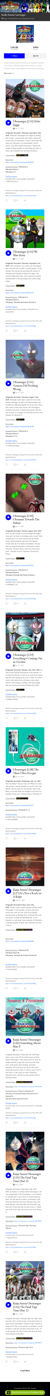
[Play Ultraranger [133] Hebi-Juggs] (8, 123)
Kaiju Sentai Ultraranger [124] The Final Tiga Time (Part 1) (27, 1307)
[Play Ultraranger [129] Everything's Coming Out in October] (8, 656)
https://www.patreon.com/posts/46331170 (20, 293)
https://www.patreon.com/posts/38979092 (28, 1221)
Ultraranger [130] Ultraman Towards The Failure (26, 519)
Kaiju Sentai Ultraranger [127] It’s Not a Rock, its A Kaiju (27, 893)
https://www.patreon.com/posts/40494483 (20, 941)
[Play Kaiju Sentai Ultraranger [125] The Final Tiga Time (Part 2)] (8, 1175)
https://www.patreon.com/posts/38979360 (28, 1086)
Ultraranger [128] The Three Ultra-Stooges (26, 771)
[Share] (25, 200)
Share (15, 56)
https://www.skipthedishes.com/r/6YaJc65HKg (21, 195)
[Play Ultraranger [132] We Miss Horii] (8, 253)
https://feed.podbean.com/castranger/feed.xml (19, 18)
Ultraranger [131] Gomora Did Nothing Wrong (25, 385)
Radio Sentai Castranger (13, 14)
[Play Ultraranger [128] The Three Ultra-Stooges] (8, 771)
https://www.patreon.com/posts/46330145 (20, 565)
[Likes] (6, 200)
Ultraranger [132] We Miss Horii (25, 253)
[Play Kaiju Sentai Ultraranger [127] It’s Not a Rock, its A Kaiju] (8, 891)
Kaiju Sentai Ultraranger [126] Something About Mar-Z (27, 1043)
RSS (36, 56)
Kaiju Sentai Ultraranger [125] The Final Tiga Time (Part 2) (27, 1177)
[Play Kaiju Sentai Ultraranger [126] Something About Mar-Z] (8, 1041)
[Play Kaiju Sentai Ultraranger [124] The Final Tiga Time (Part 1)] (8, 1305)
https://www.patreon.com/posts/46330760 (20, 426)
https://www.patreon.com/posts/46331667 (20, 162)
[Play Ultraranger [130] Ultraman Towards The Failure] (8, 517)
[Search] (42, 3)
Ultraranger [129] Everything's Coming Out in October (27, 658)
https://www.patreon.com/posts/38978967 (28, 1343)
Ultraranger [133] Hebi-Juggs (27, 123)
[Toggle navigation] (47, 3)
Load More (25, 1371)
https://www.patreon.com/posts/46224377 (20, 805)
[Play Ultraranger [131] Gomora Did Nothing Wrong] (8, 383)
